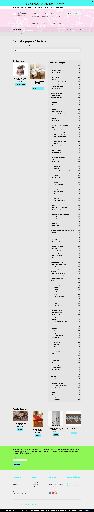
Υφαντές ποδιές (56, 88)
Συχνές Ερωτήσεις (16, 489)
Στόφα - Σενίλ (57, 173)
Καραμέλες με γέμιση (59, 296)
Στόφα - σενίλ (57, 351)
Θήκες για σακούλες (58, 129)
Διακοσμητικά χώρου (57, 310)
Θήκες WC (54, 223)
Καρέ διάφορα (55, 148)
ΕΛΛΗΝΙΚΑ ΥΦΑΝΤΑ (56, 20)
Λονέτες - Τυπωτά (58, 189)
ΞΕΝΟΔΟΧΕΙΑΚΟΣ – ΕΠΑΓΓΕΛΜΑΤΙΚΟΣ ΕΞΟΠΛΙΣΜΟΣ (52, 23)
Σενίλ (55, 303)
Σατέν (55, 196)
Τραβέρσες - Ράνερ (56, 161)
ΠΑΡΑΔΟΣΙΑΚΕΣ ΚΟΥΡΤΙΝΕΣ (36, 13)
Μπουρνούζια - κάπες (57, 250)
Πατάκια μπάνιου (56, 225)
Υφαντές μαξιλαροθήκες (58, 86)
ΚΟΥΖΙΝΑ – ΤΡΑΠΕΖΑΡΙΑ (35, 16)
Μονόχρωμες (57, 168)
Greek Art (56, 287)
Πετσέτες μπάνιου (56, 228)
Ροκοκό (54, 118)
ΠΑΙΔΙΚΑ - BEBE (54, 244)
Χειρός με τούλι (56, 120)
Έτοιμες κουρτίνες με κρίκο (60, 321)
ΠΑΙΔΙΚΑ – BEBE (52, 16)
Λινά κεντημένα (57, 342)
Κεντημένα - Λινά (58, 186)
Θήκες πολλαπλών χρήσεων (60, 132)
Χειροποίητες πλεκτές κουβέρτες (60, 218)
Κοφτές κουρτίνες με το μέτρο (59, 264)
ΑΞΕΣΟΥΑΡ (39, 23)
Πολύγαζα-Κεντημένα (59, 301)
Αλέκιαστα (56, 180)
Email (14, 457)
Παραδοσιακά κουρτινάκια (54, 482)
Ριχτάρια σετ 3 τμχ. (58, 335)
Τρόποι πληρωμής (34, 482)
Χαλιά (53, 353)
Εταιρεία (15, 482)
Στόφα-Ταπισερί (58, 305)
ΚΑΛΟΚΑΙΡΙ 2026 (46, 13)
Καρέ (53, 392)
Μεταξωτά (56, 344)
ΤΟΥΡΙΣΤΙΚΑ (33, 23)
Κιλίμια (54, 79)
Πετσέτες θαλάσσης (57, 70)
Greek (25, 30)
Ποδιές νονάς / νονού (57, 255)
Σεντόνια (54, 216)
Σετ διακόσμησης (56, 394)
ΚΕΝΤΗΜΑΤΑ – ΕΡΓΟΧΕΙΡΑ (36, 20)
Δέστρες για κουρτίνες (57, 282)
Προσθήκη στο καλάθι (20, 84)
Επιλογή (20, 429)
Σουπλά (54, 159)
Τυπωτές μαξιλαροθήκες (60, 390)
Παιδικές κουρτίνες (56, 253)
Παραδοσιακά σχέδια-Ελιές (58, 113)
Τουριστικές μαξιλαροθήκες (59, 365)
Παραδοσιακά (57, 193)
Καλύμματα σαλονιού (57, 314)
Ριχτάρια (54, 328)
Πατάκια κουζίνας (56, 150)
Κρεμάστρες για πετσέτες (60, 141)
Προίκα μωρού (55, 257)
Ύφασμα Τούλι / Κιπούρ (56, 371)
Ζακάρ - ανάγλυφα (58, 184)
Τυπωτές (56, 175)
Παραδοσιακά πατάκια (57, 111)
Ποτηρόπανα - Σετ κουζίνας (58, 157)
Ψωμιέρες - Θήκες (56, 369)
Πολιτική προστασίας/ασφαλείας (19, 493)
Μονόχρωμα (57, 298)
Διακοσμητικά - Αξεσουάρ (58, 381)
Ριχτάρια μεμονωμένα (59, 333)
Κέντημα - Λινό (57, 166)
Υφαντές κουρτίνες (56, 84)
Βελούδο (56, 164)
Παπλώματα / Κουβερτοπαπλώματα (61, 214)
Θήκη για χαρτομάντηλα (59, 134)
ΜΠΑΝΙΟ (58, 16)
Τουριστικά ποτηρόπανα (58, 362)
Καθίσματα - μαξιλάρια (57, 145)
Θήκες (53, 127)
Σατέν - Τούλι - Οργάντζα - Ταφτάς (62, 170)
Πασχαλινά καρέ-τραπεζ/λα (58, 273)
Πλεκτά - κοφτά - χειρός (59, 349)
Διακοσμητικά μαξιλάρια (58, 285)
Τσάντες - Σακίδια (56, 72)
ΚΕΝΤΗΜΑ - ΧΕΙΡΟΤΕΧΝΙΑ (56, 93)
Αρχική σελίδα (16, 33)
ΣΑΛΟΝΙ (52, 13)
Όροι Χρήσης (15, 491)
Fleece (53, 205)
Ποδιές (54, 154)
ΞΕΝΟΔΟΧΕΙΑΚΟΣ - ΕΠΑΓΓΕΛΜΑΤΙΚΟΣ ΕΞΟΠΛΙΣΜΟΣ (62, 230)
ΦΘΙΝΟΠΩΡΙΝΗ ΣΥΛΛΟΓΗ (56, 374)
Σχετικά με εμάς (16, 484)
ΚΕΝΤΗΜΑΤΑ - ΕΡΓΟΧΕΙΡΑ (56, 97)
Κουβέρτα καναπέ (56, 317)
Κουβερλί (54, 232)
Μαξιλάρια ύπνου (56, 234)
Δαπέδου (56, 292)
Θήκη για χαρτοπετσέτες (60, 136)
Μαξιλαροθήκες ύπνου (57, 212)
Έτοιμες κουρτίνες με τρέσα (60, 324)
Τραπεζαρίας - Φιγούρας (60, 200)
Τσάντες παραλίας (56, 75)
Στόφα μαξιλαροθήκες (59, 387)
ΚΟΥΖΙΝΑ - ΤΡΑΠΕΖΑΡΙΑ (56, 123)
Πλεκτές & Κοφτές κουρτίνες (59, 266)
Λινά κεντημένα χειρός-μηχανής (59, 107)
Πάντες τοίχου (55, 109)
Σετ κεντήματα (55, 337)
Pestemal (54, 68)
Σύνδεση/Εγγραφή (17, 29)
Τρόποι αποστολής (34, 484)
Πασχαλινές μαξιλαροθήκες (58, 276)
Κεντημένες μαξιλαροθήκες (60, 385)
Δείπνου (56, 182)
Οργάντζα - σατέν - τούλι (60, 346)
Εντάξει (87, 510)
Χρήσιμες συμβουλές (53, 486)
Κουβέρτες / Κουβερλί (57, 209)
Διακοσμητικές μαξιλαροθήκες (59, 207)
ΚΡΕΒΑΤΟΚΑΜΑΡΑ (45, 16)
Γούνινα (56, 289)
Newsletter (33, 486)
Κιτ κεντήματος (56, 95)
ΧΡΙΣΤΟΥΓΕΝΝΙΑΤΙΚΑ (55, 376)
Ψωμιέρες (56, 143)
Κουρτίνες (54, 319)
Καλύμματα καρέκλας (57, 312)
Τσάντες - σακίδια (56, 367)
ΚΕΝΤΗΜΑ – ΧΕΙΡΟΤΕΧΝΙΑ (47, 20)
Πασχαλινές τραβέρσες (57, 278)
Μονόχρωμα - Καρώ (58, 191)
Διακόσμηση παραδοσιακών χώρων (56, 484)
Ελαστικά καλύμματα (59, 330)
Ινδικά (53, 104)
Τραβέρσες (54, 397)
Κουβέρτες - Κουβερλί (57, 246)
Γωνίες (53, 100)
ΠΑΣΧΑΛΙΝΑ (53, 271)
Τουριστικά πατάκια (57, 360)
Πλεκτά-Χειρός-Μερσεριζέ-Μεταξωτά (61, 116)
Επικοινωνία (15, 486)
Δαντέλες (54, 102)
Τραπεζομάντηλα (56, 177)
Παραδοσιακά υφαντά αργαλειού (60, 81)
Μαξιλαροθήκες (56, 237)
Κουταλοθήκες (57, 139)
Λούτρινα (54, 248)
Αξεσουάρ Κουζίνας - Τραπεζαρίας (60, 125)
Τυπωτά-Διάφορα (58, 307)
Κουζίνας (56, 326)
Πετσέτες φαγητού (56, 152)
